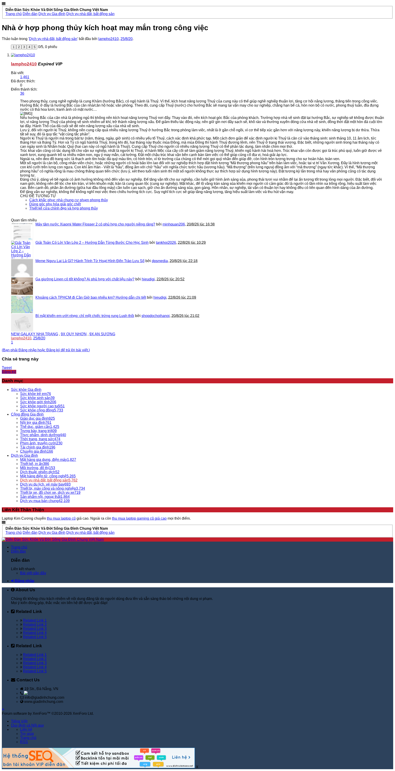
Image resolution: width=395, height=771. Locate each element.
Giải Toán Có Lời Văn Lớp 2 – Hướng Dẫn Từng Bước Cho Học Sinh (92, 242)
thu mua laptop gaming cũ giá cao (139, 518)
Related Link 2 (35, 624)
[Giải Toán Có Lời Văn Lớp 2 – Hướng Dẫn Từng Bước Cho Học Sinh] (22, 249)
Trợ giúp (27, 734)
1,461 (24, 77)
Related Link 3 (35, 629)
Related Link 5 (35, 637)
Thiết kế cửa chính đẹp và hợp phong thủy (63, 208)
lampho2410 (108, 39)
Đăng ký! (9, 372)
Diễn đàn (18, 551)
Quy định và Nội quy (27, 725)
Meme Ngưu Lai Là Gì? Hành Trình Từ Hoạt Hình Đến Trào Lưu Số (89, 261)
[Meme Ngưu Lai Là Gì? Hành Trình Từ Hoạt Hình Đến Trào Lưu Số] (22, 268)
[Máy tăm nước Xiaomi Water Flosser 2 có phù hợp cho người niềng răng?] (22, 231)
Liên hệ (26, 729)
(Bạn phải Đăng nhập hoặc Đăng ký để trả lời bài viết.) (46, 350)
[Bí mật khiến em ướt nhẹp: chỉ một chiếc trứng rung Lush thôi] (22, 323)
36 (22, 93)
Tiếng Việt (19, 721)
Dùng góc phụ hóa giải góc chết (55, 204)
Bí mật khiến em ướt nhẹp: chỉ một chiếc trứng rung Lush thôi (84, 316)
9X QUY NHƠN (74, 334)
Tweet (7, 368)
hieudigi (148, 279)
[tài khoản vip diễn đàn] (98, 767)
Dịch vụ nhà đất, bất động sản (53, 39)
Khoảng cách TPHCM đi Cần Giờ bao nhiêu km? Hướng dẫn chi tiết (90, 297)
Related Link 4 (35, 633)
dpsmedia (160, 261)
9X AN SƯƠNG (102, 334)
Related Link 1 (35, 620)
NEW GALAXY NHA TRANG (34, 334)
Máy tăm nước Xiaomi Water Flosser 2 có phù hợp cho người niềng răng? (95, 224)
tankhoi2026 (166, 242)
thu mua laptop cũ (61, 518)
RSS (24, 742)
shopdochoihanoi (155, 316)
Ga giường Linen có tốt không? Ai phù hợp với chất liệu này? (84, 279)
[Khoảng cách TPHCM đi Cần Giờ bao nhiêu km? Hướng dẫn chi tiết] (22, 304)
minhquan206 (174, 224)
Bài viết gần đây (33, 573)
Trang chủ (19, 547)
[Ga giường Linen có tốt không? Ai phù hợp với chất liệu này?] (22, 286)
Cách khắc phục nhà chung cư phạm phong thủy (68, 200)
